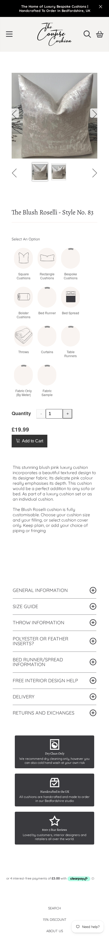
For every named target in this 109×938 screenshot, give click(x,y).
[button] (9, 34)
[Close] (100, 6)
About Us (54, 931)
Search (54, 908)
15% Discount (54, 919)
